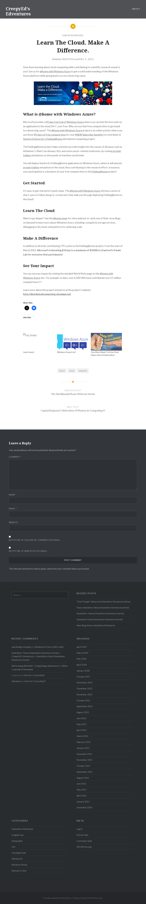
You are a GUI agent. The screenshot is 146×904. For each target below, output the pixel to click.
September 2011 (85, 772)
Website (13, 522)
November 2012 (84, 694)
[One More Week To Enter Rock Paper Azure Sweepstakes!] (106, 342)
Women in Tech (19, 870)
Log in (79, 829)
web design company (21, 647)
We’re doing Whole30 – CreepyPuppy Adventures (35, 666)
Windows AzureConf (66, 352)
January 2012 (83, 748)
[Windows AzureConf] (72, 342)
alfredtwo (16, 681)
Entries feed (82, 835)
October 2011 (83, 766)
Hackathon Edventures (22, 829)
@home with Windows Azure (55, 71)
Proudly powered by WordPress (57, 898)
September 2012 (85, 706)
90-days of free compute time (50, 134)
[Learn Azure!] (38, 342)
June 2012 (81, 718)
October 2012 (83, 700)
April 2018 (82, 664)
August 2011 (83, 778)
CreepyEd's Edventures (18, 11)
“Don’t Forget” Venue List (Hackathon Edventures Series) (103, 601)
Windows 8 (17, 858)
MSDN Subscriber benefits (89, 134)
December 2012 (84, 688)
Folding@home (100, 171)
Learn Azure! (29, 352)
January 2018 (83, 670)
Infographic (17, 841)
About (136, 9)
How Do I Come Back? (34, 675)
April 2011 (82, 795)
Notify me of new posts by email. (28, 551)
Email (13, 508)
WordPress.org (84, 846)
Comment (15, 457)
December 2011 (84, 754)
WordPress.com (95, 898)
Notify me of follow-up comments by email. (35, 540)
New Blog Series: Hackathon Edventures (96, 625)
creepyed (67, 59)
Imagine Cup (18, 835)
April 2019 (82, 647)
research (83, 370)
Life (13, 846)
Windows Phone (19, 864)
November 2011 (84, 760)
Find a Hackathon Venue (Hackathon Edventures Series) (103, 607)
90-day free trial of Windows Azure (65, 122)
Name (12, 495)
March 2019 (82, 653)
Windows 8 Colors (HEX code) (49, 647)
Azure (62, 370)
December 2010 (84, 807)
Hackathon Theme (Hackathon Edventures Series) (100, 613)
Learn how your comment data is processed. (68, 568)
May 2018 (81, 658)
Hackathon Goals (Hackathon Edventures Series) (100, 619)
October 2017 (83, 676)
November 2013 (84, 682)
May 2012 (81, 724)
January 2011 (83, 801)
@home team (60, 218)
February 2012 (84, 742)
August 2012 (83, 712)
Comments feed (84, 841)
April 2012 (82, 730)
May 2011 (81, 789)
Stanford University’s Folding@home (42, 138)
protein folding (31, 167)
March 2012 (82, 736)
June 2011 (81, 783)
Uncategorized (73, 35)
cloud (71, 370)
